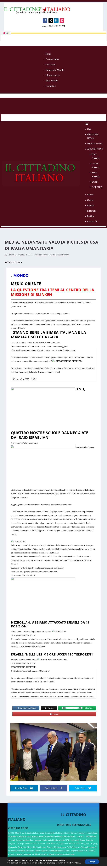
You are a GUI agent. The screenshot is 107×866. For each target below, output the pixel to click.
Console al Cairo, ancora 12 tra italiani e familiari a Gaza (35, 343)
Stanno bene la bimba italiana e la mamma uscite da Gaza (48, 335)
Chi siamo (50, 64)
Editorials (91, 211)
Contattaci (51, 86)
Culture (90, 200)
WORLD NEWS (95, 143)
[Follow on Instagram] (62, 20)
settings (77, 863)
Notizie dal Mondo (55, 70)
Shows (90, 194)
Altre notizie (52, 80)
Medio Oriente (62, 254)
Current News (52, 59)
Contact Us (92, 221)
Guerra (52, 254)
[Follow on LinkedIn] (56, 20)
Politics (90, 216)
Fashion (90, 205)
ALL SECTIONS (95, 149)
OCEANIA (97, 187)
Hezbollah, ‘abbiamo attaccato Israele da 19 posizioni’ (50, 624)
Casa (89, 129)
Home (48, 53)
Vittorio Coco (14, 254)
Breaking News (41, 254)
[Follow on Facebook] (45, 20)
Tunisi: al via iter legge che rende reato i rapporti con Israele (37, 568)
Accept (92, 861)
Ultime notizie (53, 75)
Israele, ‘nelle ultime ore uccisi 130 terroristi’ (52, 654)
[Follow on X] (50, 20)
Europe (95, 182)
